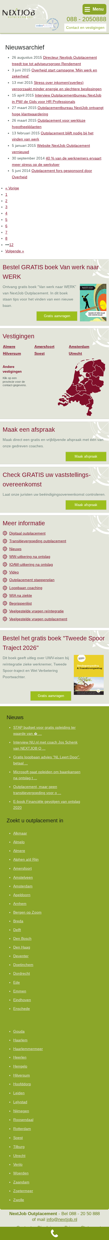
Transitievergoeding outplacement (37, 541)
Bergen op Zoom (27, 912)
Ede (16, 982)
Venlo (17, 1164)
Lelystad (20, 1102)
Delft (17, 930)
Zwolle (18, 1200)
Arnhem (19, 904)
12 (11, 245)
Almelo (19, 842)
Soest (39, 353)
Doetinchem (23, 965)
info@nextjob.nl (62, 1219)
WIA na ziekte (20, 595)
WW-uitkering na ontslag (29, 556)
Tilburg (19, 1147)
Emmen (19, 991)
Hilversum (12, 353)
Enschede (21, 1009)
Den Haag (21, 947)
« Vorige (12, 188)
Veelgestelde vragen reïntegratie (36, 611)
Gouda (19, 1031)
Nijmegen (21, 1111)
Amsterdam (79, 346)
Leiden (19, 1093)
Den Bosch (22, 939)
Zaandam (21, 1182)
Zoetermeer (23, 1191)
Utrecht (75, 353)
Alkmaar (20, 833)
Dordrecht (21, 973)
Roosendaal (23, 1120)
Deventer (21, 956)
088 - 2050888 (86, 19)
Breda (18, 921)
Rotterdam (22, 1129)
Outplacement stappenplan (31, 580)
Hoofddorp (22, 1084)
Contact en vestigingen (85, 27)
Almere (9, 346)
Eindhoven (22, 1000)
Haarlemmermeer (28, 1049)
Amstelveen (23, 877)
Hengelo (20, 1066)
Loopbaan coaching (25, 588)
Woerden (21, 1173)
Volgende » (14, 251)
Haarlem (20, 1040)
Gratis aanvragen (57, 316)
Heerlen (19, 1057)
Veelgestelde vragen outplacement (38, 619)
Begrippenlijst (20, 603)
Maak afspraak (86, 456)
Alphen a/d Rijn (26, 859)
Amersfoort (44, 346)
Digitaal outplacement (27, 533)
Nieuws (15, 549)
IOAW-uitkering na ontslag (31, 564)
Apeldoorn (21, 895)
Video (14, 572)
